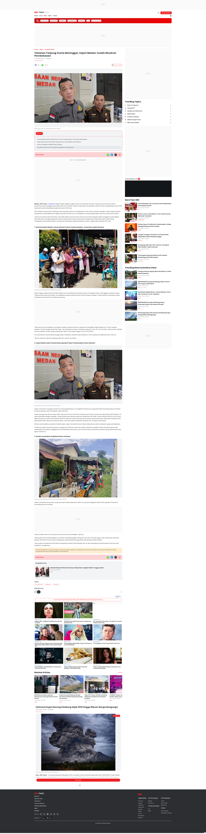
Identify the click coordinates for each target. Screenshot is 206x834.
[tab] (40, 133)
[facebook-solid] (112, 154)
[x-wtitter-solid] (115, 154)
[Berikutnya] (123, 683)
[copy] (119, 154)
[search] (158, 13)
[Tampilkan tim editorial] (121, 592)
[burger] (171, 16)
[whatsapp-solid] (108, 154)
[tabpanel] (78, 143)
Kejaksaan (51, 204)
